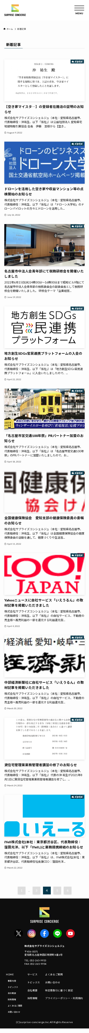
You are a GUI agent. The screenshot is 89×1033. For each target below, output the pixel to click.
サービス (32, 974)
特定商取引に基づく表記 (59, 990)
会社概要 (12, 993)
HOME (10, 974)
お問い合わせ (14, 1012)
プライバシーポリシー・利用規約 (64, 998)
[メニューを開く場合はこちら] (79, 10)
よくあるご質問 (15, 1006)
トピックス (13, 987)
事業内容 (12, 981)
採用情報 (12, 999)
